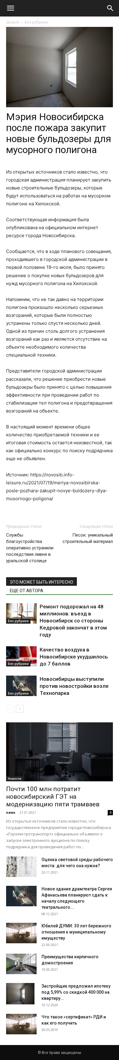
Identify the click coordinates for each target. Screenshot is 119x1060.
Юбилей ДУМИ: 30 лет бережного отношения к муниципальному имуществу (76, 932)
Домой (12, 22)
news (10, 812)
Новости (14, 778)
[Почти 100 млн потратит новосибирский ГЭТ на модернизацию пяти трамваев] (59, 751)
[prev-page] (10, 709)
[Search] (110, 8)
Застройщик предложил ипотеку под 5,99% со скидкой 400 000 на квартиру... (75, 992)
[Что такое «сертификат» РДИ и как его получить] (21, 1024)
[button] (10, 8)
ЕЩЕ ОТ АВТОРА (26, 590)
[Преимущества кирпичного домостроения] (21, 964)
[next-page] (19, 709)
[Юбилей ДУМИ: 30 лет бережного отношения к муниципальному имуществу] (21, 933)
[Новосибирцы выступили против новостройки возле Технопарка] (21, 686)
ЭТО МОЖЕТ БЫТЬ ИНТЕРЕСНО (41, 582)
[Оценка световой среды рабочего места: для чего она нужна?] (21, 866)
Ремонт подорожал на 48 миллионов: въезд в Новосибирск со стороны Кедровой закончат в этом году (73, 620)
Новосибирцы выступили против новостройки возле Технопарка (74, 686)
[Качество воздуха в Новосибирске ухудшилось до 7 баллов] (21, 656)
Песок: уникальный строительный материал (88, 538)
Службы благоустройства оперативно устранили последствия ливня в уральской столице (29, 547)
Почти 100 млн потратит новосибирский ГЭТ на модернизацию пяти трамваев (52, 796)
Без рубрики (36, 22)
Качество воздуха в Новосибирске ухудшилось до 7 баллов (74, 657)
